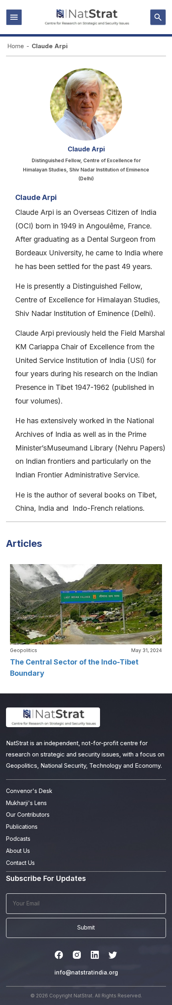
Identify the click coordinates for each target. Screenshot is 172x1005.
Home (15, 46)
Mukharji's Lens (26, 802)
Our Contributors (28, 814)
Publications (22, 826)
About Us (18, 850)
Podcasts (18, 838)
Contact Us (20, 862)
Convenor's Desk (29, 790)
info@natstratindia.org (86, 972)
